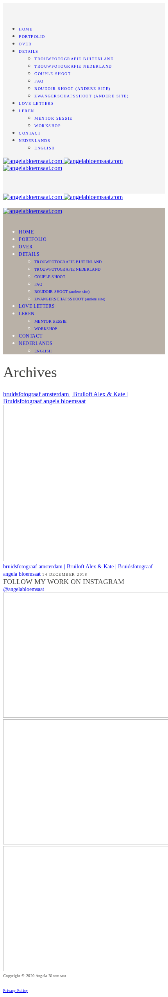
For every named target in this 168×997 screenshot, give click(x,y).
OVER (25, 44)
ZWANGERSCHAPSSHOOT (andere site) (81, 96)
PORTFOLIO (32, 36)
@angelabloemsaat (23, 589)
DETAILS (29, 51)
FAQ (39, 81)
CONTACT (30, 133)
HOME (25, 29)
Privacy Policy (15, 990)
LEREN (26, 111)
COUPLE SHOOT (52, 74)
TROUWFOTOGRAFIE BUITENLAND (74, 59)
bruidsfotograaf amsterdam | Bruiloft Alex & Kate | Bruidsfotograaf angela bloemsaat (65, 397)
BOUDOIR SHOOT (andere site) (72, 88)
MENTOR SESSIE (53, 118)
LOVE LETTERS (36, 103)
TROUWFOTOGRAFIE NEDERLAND (73, 66)
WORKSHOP (47, 126)
